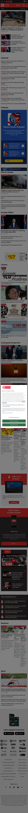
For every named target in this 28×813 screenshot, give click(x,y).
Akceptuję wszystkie (14, 424)
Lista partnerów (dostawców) (7, 412)
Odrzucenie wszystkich (14, 420)
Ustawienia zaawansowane (14, 417)
